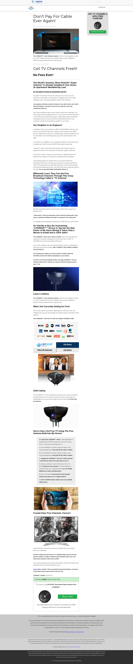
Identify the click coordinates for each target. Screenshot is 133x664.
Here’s (35, 569)
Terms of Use (80, 632)
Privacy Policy (71, 632)
